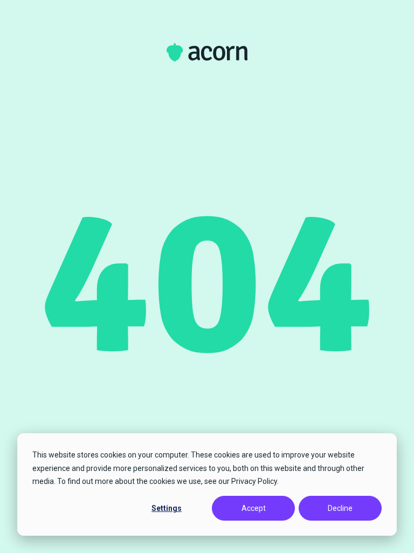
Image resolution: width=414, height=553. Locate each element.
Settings (166, 508)
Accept (254, 508)
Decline (340, 508)
